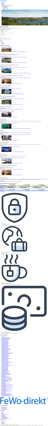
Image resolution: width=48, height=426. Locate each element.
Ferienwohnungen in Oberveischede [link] (5, 341)
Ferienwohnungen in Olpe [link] (4, 370)
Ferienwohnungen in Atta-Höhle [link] (5, 356)
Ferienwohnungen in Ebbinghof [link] (5, 363)
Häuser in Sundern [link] (3, 375)
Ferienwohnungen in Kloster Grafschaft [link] (6, 339)
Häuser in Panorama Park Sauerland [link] (5, 374)
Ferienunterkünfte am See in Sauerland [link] (6, 383)
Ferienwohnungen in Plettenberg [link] (5, 357)
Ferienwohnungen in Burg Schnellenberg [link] (6, 371)
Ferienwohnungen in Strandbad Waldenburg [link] (6, 348)
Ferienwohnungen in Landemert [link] (5, 354)
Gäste (0, 30)
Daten (1, 29)
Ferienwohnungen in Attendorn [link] (5, 366)
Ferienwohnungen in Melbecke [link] (5, 369)
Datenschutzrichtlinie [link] (4, 415)
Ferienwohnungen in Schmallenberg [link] (5, 351)
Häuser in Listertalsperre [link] (4, 393)
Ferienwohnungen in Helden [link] (4, 367)
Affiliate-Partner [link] (3, 413)
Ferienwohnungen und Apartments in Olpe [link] (6, 376)
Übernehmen (2, 40)
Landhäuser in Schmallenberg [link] (5, 380)
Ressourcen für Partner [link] (4, 408)
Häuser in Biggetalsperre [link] (4, 390)
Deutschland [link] (3, 43)
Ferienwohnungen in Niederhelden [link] (5, 347)
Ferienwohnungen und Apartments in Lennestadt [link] (7, 391)
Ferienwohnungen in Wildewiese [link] (5, 360)
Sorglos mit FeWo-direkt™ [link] (4, 407)
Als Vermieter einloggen (5, 7)
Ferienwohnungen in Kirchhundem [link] (5, 358)
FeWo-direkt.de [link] (3, 422)
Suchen (1, 41)
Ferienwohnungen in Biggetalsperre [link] (5, 364)
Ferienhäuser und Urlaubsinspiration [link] (5, 409)
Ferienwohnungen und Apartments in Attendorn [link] (6, 377)
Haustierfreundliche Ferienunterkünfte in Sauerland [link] (7, 379)
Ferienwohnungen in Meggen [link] (5, 344)
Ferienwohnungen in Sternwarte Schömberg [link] (6, 345)
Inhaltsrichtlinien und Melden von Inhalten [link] (6, 418)
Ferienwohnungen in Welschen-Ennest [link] (6, 349)
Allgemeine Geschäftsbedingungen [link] (5, 414)
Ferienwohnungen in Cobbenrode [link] (5, 343)
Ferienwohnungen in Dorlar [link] (4, 342)
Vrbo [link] (2, 421)
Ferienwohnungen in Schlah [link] (4, 352)
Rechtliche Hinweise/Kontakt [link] (5, 417)
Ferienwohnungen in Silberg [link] (4, 372)
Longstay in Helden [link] (4, 388)
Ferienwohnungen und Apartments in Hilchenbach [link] (7, 378)
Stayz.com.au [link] (3, 423)
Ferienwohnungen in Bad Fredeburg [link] (5, 338)
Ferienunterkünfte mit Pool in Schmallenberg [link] (6, 395)
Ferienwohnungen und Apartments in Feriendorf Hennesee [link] (8, 384)
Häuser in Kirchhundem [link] (4, 389)
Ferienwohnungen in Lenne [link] (4, 340)
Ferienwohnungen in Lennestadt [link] (5, 346)
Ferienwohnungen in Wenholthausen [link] (5, 337)
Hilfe (2, 3)
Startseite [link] (2, 42)
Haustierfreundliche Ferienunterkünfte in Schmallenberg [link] (7, 386)
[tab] (3, 336)
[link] (0, 105)
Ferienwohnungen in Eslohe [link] (4, 359)
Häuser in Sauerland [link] (4, 392)
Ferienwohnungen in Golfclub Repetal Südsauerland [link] (7, 365)
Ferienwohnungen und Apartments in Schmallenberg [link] (7, 387)
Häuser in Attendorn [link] (4, 382)
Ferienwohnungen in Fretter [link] (4, 361)
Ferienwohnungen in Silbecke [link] (5, 350)
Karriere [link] (2, 412)
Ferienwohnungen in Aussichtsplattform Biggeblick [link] (7, 362)
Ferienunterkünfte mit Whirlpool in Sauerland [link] (6, 373)
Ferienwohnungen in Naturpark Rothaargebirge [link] (6, 353)
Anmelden (3, 4)
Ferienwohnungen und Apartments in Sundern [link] (6, 385)
